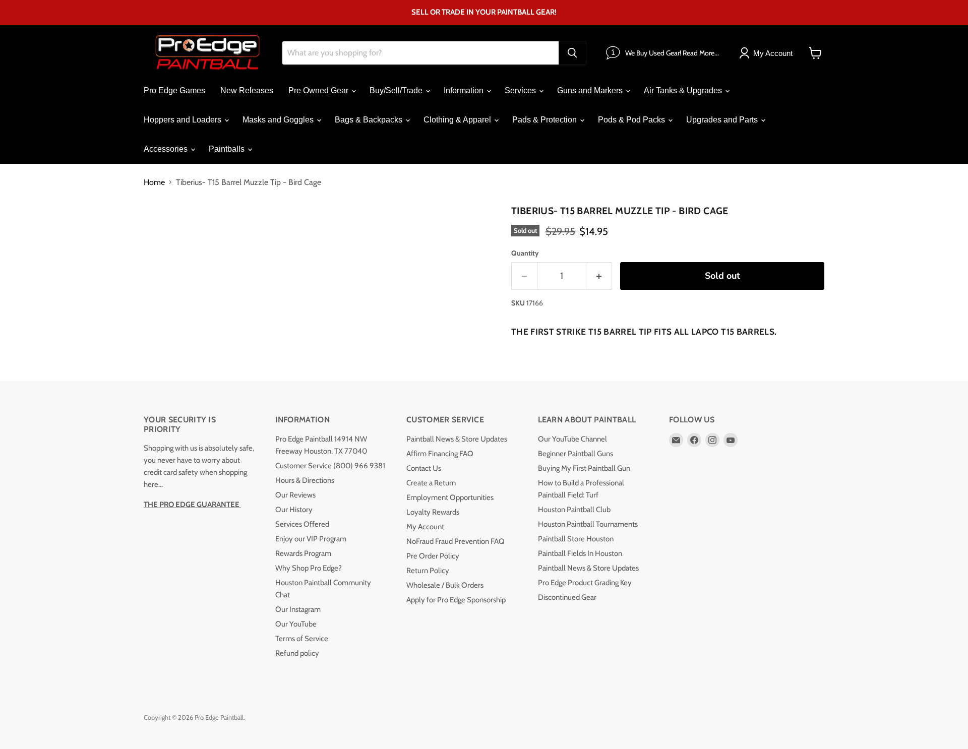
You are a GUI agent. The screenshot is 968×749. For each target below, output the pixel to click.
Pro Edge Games (174, 90)
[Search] (572, 53)
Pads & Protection (545, 119)
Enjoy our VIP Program (310, 538)
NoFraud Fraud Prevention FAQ (455, 541)
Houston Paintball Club (574, 509)
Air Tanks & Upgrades (684, 90)
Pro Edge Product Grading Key (585, 582)
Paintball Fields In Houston (580, 553)
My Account (425, 526)
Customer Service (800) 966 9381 (330, 465)
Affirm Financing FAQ (439, 453)
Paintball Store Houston (576, 538)
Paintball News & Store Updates (456, 439)
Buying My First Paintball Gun (584, 468)
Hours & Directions (304, 480)
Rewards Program (303, 553)
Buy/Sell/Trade (397, 90)
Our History (294, 509)
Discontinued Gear (567, 597)
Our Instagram (298, 609)
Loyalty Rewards (432, 512)
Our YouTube (296, 624)
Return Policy (427, 570)
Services (521, 90)
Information (465, 90)
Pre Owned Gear (319, 90)
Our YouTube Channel (572, 439)
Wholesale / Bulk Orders (444, 585)
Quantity (525, 253)
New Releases (246, 90)
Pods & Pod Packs (632, 119)
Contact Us (423, 468)
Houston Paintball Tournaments (588, 524)
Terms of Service (301, 638)
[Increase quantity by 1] (599, 276)
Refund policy (297, 653)
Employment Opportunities (450, 497)
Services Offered (302, 524)
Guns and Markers (591, 90)
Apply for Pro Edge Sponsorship (456, 599)
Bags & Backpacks (369, 119)
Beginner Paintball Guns (575, 453)
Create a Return (431, 482)
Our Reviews (295, 495)
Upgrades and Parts (723, 119)
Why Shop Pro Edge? (308, 568)
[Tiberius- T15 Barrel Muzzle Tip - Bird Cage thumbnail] (163, 230)
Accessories (167, 149)
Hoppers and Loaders (183, 119)
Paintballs (228, 149)
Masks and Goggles (279, 119)
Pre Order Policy (432, 555)
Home (154, 182)
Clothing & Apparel (458, 119)
